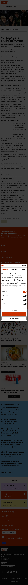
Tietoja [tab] (23, 269)
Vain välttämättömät (14, 318)
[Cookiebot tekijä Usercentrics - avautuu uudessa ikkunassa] (21, 266)
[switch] (25, 296)
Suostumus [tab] (5, 269)
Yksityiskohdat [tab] (14, 269)
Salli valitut (14, 310)
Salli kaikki (14, 313)
